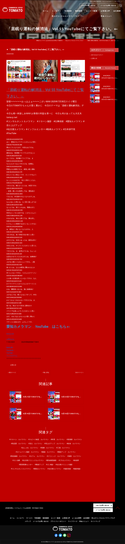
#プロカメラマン (65, 460)
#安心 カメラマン (35, 443)
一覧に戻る (45, 372)
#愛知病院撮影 (51, 460)
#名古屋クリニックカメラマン (33, 460)
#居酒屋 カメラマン (74, 439)
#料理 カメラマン (57, 439)
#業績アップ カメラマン (66, 452)
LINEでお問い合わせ (88, 5)
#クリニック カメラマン (56, 456)
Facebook (9, 350)
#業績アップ (39, 464)
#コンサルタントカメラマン (21, 469)
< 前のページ (12, 372)
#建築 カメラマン (48, 452)
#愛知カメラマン (39, 469)
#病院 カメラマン (74, 456)
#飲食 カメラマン (73, 443)
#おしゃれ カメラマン (29, 448)
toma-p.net (10, 334)
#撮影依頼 (67, 469)
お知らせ (13, 365)
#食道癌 (76, 460)
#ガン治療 (16, 460)
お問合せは (10, 339)
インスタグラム (11, 356)
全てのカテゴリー (97, 55)
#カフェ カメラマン (37, 456)
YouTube (9, 353)
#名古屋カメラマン (54, 469)
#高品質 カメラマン (18, 443)
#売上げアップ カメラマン (54, 443)
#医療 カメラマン (47, 448)
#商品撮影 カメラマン (18, 456)
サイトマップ (95, 521)
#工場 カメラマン (63, 448)
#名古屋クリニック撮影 (64, 464)
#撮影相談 (76, 469)
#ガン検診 (49, 464)
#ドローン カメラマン (17, 439)
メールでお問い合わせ (108, 5)
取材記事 (9, 347)
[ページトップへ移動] (118, 508)
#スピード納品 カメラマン (38, 439)
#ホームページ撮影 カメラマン (27, 452)
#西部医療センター (26, 464)
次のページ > (79, 372)
